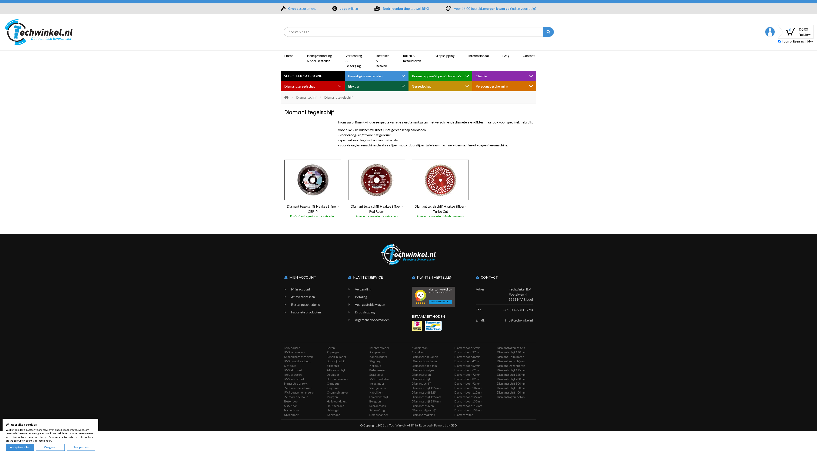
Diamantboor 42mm (467, 361)
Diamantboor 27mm (467, 352)
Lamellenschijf (378, 397)
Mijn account (300, 289)
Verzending (363, 289)
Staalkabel (376, 374)
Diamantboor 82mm (467, 379)
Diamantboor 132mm (468, 401)
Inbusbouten (293, 374)
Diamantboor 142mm (468, 406)
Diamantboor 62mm (467, 370)
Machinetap (420, 348)
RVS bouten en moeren (299, 392)
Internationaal (478, 56)
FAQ (505, 56)
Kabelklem (376, 392)
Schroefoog (377, 410)
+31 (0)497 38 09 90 (518, 310)
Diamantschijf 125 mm (426, 397)
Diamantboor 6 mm (424, 361)
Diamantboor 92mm (467, 383)
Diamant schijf (421, 383)
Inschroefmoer (379, 348)
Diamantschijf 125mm (511, 374)
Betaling (361, 297)
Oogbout (333, 383)
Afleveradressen (303, 297)
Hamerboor (291, 410)
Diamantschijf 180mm (511, 352)
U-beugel (333, 410)
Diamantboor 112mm (468, 392)
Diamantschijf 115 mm (426, 388)
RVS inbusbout (294, 379)
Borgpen (375, 401)
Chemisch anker (337, 392)
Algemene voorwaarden (372, 320)
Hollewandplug (337, 401)
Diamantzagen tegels (511, 348)
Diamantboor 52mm (467, 365)
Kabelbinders (378, 356)
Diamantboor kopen (425, 356)
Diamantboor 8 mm (424, 365)
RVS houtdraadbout (297, 361)
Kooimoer (333, 414)
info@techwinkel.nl (519, 320)
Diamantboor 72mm (467, 374)
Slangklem (418, 352)
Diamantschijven (423, 406)
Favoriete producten (306, 312)
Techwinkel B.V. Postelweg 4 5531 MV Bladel (521, 294)
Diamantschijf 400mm (511, 392)
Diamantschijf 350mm (511, 388)
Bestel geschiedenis (305, 304)
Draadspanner (378, 414)
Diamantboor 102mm (468, 388)
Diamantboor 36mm (467, 356)
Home (288, 56)
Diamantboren (421, 374)
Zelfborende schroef (298, 388)
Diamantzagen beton (511, 397)
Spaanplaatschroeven (298, 356)
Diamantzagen (463, 414)
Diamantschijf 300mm (511, 383)
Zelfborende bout (296, 397)
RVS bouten (292, 348)
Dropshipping (445, 56)
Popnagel (333, 352)
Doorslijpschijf (336, 361)
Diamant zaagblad (423, 414)
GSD (454, 425)
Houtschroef (335, 406)
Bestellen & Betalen (382, 61)
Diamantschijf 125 (424, 392)
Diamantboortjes (423, 370)
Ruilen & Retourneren (412, 58)
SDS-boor (290, 406)
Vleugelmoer (377, 388)
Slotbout (290, 365)
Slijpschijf (333, 365)
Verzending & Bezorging (354, 61)
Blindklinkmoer (336, 356)
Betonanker (377, 370)
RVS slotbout (293, 370)
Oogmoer (333, 388)
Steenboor (291, 414)
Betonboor (291, 401)
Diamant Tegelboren (510, 356)
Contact (529, 56)
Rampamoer (377, 352)
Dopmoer (333, 374)
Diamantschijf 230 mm (426, 401)
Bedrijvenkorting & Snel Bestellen (319, 58)
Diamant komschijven (511, 361)
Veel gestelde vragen (370, 304)
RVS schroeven (294, 352)
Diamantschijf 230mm (511, 379)
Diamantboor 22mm (467, 348)
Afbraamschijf (336, 370)
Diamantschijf (306, 97)
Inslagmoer (376, 383)
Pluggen (332, 397)
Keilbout (375, 365)
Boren (331, 348)
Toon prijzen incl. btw (797, 41)
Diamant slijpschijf (424, 410)
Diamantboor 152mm (468, 410)
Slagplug (375, 361)
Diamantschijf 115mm (511, 370)
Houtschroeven (337, 379)
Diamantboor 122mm (468, 397)
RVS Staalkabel (379, 379)
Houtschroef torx (295, 383)
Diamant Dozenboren (511, 365)
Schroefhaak (377, 406)
